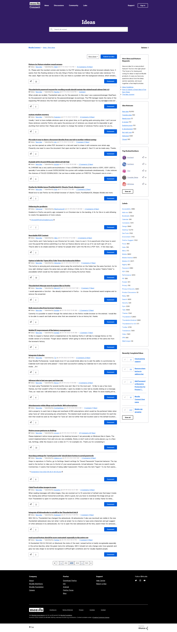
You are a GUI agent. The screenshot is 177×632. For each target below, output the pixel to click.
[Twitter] (136, 580)
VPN (123, 337)
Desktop (125, 230)
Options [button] (144, 47)
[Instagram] (140, 580)
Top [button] (32, 627)
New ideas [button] (92, 57)
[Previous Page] (54, 563)
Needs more (126, 118)
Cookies (92, 610)
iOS (64, 584)
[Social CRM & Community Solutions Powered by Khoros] (143, 628)
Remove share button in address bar (140, 371)
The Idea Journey (128, 94)
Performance (126, 275)
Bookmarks (126, 216)
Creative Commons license (101, 617)
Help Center (100, 581)
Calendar (125, 219)
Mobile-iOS (126, 261)
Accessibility (126, 209)
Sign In (142, 5)
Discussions (59, 5)
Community (73, 5)
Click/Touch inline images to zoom (42, 487)
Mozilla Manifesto (36, 584)
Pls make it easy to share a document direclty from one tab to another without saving (62, 139)
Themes (125, 313)
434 (77, 563)
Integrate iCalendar (37, 355)
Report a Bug (101, 584)
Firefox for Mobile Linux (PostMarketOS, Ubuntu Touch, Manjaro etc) (56, 187)
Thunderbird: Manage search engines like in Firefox (49, 285)
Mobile (124, 254)
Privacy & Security (128, 289)
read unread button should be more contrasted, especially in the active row (58, 537)
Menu (124, 251)
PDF (123, 271)
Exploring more (127, 125)
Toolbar (125, 327)
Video (124, 334)
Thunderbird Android (129, 320)
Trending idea (127, 115)
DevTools (125, 233)
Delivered (39, 209)
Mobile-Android (127, 257)
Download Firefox (70, 581)
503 (86, 563)
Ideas (46, 5)
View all (127, 191)
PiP (123, 278)
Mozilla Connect (35, 5)
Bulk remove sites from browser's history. (45, 308)
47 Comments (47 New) (87, 433)
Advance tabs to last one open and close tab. (46, 380)
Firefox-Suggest (128, 240)
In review (125, 122)
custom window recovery (39, 114)
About (31, 581)
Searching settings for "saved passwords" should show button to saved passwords (61, 455)
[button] (31, 81)
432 (66, 563)
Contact (103, 610)
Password (125, 268)
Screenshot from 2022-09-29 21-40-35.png (46, 472)
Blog (64, 593)
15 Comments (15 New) (85, 67)
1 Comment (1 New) (82, 142)
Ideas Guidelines (127, 87)
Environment (126, 237)
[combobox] (88, 29)
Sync (124, 306)
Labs (85, 5)
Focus (124, 244)
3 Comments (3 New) (83, 358)
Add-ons (125, 212)
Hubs (124, 247)
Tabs (124, 310)
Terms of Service (67, 610)
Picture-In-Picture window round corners (45, 64)
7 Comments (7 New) (88, 263)
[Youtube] (144, 580)
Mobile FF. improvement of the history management (49, 330)
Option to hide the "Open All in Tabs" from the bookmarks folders (54, 260)
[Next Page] (91, 563)
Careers (32, 590)
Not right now (127, 132)
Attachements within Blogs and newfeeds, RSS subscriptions (53, 405)
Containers (126, 223)
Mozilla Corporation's (38, 615)
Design (124, 226)
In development (127, 129)
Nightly (124, 264)
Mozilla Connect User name (140, 399)
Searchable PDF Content (38, 235)
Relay (124, 296)
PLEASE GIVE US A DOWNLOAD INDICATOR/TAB (49, 162)
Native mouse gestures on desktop (42, 430)
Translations (126, 330)
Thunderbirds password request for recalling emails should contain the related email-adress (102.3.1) (69, 89)
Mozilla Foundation (36, 587)
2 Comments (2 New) (86, 164)
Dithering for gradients (38, 206)
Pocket (124, 282)
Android (66, 587)
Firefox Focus (68, 590)
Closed (124, 139)
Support (131, 5)
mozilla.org (53, 610)
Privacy (124, 285)
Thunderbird (126, 317)
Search (124, 299)
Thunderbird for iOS (129, 324)
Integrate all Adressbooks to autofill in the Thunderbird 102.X (53, 512)
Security (125, 303)
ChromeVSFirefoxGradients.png (42, 220)
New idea (39, 67)
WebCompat (126, 341)
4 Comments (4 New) (87, 117)
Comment (82, 92)
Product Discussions (129, 292)
